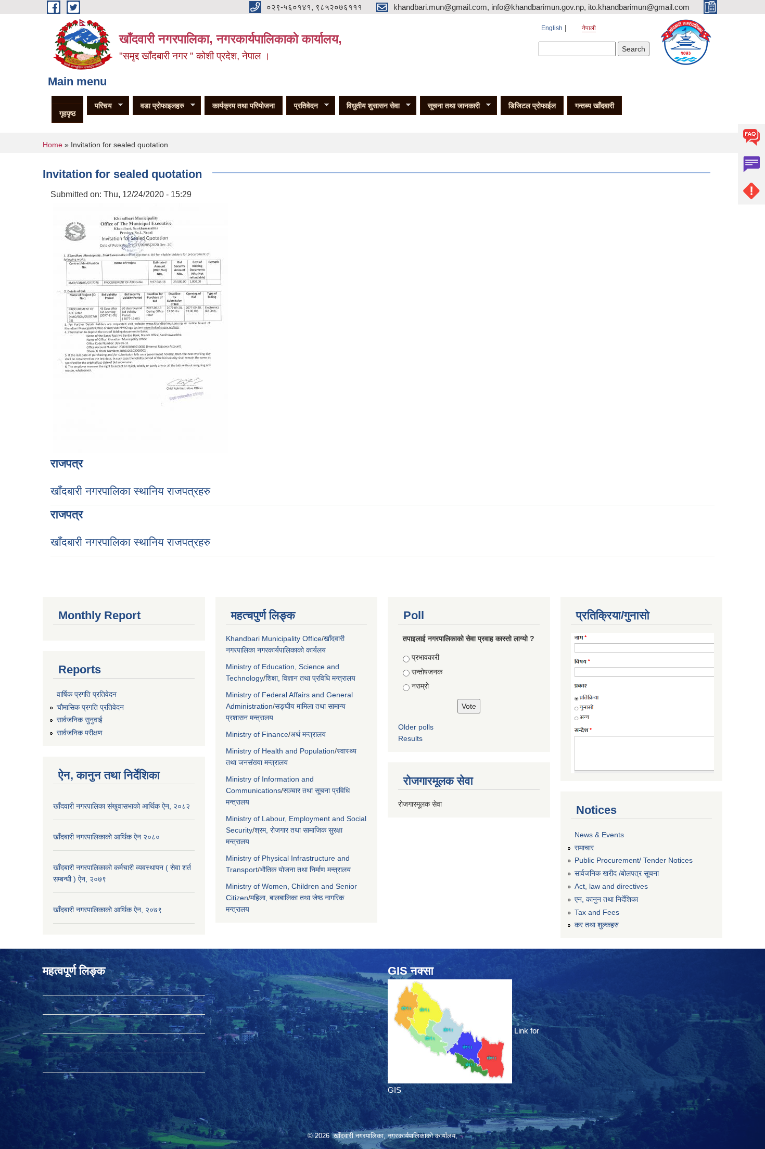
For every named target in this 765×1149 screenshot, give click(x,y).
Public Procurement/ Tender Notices (634, 860)
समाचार (584, 848)
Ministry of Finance (257, 734)
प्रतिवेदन (302, 105)
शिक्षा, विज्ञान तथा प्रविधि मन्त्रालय (310, 678)
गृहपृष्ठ (67, 113)
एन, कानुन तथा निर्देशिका (606, 899)
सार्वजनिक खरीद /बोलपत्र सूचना (617, 873)
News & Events (599, 835)
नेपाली (589, 28)
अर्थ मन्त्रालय (308, 734)
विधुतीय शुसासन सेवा (369, 105)
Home (52, 145)
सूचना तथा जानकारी (450, 105)
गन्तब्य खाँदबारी (594, 105)
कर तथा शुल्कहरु (597, 925)
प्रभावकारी (425, 657)
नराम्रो (420, 686)
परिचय (99, 105)
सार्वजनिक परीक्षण (80, 733)
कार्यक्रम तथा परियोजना (243, 105)
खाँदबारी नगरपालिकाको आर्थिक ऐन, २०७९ (107, 909)
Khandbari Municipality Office (274, 638)
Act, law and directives (611, 886)
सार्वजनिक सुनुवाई (80, 720)
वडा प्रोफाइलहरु (158, 105)
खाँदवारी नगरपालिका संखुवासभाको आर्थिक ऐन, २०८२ (121, 806)
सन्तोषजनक (427, 672)
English (552, 28)
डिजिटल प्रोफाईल (532, 105)
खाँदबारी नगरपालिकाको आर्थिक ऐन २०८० (106, 837)
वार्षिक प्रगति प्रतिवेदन (87, 694)
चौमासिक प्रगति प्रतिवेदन (90, 707)
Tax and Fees (597, 912)
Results (410, 738)
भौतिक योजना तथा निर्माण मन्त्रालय (305, 869)
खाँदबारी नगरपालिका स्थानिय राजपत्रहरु (130, 491)
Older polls (416, 727)
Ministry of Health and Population (280, 751)
